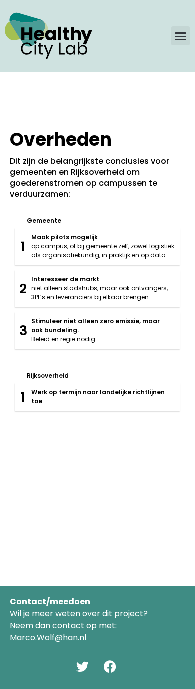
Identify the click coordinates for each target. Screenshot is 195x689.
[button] (181, 36)
